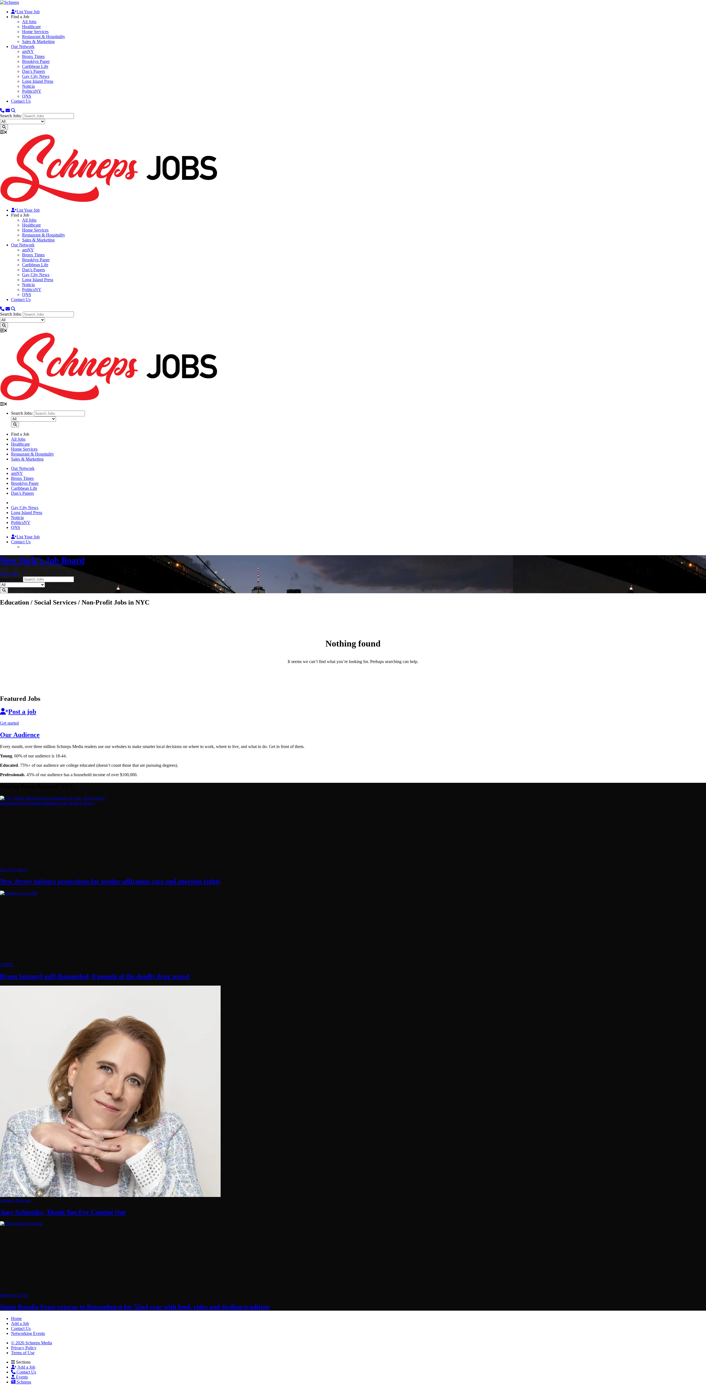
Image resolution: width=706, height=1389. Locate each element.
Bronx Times (33, 56)
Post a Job (9, 573)
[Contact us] (2, 110)
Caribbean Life (35, 66)
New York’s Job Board (42, 560)
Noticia (28, 86)
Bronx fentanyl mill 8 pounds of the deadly (94, 976)
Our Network (22, 46)
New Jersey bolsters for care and (110, 881)
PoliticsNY (31, 91)
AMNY (7, 964)
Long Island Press (37, 81)
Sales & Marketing (38, 41)
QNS (26, 96)
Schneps (23, 1382)
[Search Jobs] (4, 127)
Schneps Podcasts (15, 1200)
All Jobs (29, 21)
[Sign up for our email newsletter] (8, 110)
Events (21, 1377)
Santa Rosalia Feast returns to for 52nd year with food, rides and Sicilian (134, 1306)
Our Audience (20, 734)
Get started (9, 723)
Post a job (22, 711)
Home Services (35, 31)
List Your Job (28, 11)
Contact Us (21, 101)
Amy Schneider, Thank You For (63, 1212)
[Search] (13, 110)
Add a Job (26, 1367)
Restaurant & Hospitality (43, 36)
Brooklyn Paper (36, 61)
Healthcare (31, 26)
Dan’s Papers (33, 71)
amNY (28, 51)
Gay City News (35, 76)
